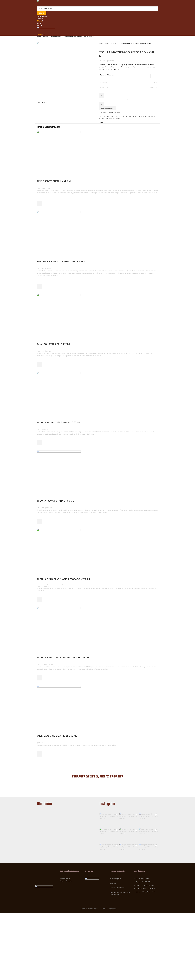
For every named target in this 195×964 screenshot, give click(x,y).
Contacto (113, 883)
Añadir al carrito (107, 108)
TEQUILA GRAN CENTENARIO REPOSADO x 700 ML (63, 579)
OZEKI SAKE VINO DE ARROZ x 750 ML (57, 735)
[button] (109, 820)
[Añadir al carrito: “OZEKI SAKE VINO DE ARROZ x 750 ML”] (39, 754)
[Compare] (39, 177)
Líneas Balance (80, 740)
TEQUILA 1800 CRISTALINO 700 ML (55, 500)
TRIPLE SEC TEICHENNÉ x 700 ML (54, 181)
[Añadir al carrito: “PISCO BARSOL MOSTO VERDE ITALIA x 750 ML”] (39, 286)
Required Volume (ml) (107, 75)
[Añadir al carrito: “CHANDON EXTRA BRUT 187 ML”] (39, 364)
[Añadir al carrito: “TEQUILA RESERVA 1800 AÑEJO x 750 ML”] (39, 442)
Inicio (100, 43)
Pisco (44, 266)
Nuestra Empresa (66, 881)
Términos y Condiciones (117, 888)
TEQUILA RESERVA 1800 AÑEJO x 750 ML (58, 422)
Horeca (139, 116)
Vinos (44, 349)
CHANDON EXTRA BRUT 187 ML (53, 344)
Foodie (134, 116)
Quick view (39, 208)
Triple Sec (46, 186)
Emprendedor (126, 116)
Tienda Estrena (65, 878)
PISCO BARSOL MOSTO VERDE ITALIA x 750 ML (61, 261)
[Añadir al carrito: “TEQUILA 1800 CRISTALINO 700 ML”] (39, 521)
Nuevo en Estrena (76, 186)
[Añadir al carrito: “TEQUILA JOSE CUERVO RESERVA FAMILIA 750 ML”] (39, 677)
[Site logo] (45, 3)
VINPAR (118, 118)
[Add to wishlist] (39, 198)
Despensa (50, 740)
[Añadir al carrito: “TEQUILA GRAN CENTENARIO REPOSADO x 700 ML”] (39, 599)
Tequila (115, 43)
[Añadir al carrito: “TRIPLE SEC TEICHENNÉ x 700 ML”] (39, 203)
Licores (107, 43)
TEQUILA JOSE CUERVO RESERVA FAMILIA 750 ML (63, 657)
